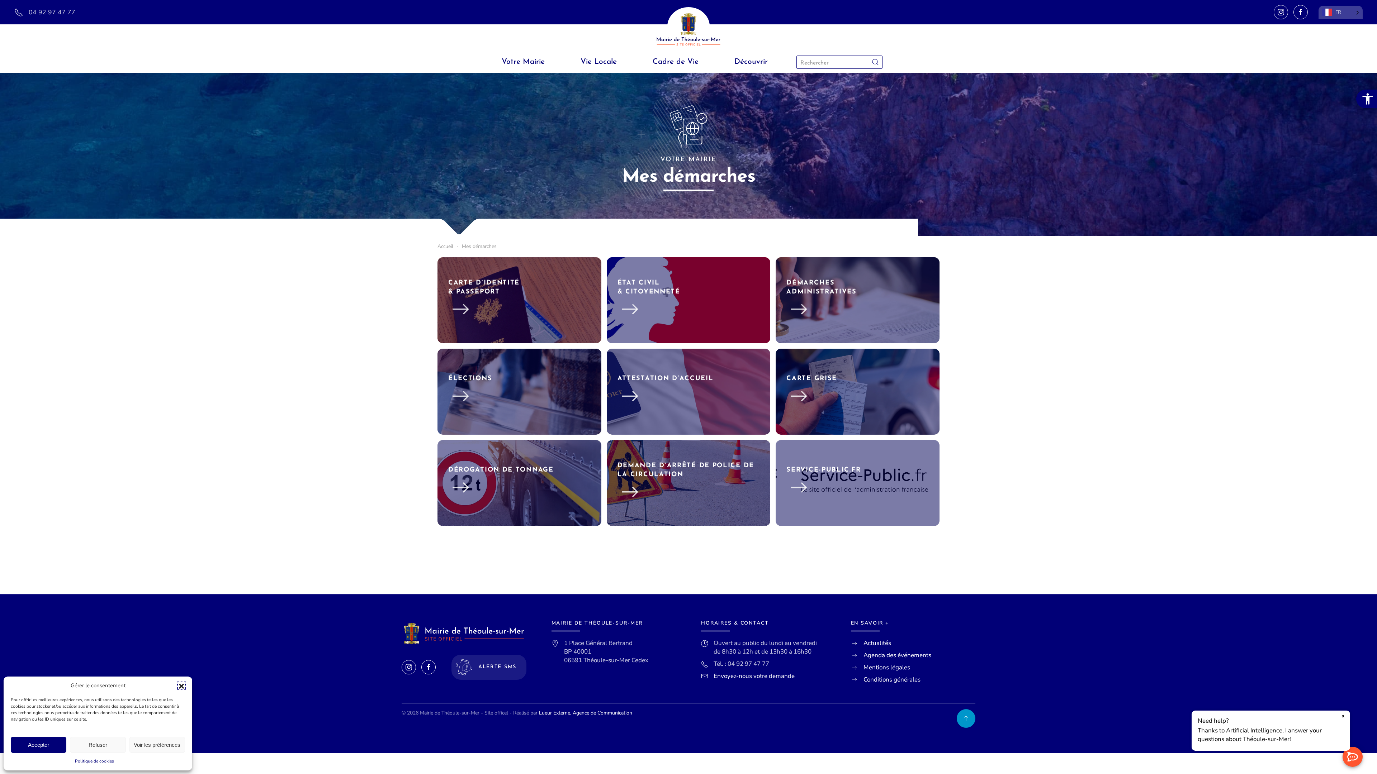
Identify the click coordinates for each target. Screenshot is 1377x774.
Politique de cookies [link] (94, 761)
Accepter (38, 745)
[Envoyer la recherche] (875, 62)
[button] (181, 685)
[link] (1366, 99)
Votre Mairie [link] (523, 62)
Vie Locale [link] (599, 62)
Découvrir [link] (751, 62)
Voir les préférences (157, 745)
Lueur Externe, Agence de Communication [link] (585, 713)
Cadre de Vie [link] (676, 62)
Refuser (98, 745)
